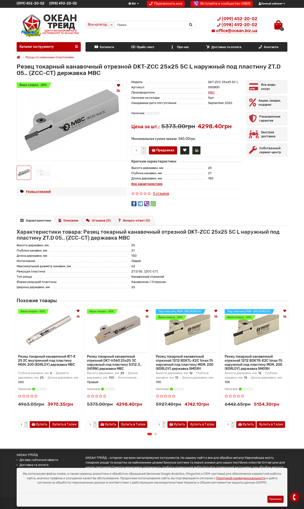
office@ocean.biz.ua (236, 30)
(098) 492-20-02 (63, 3)
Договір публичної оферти (38, 460)
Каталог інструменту (36, 47)
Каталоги (107, 47)
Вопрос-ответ (136, 220)
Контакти (271, 47)
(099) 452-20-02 (30, 3)
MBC (211, 92)
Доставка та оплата (226, 47)
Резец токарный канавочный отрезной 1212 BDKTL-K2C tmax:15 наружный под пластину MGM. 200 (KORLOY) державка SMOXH (184, 362)
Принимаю (275, 499)
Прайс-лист (145, 47)
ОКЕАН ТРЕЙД (27, 455)
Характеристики (38, 220)
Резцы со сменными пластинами (49, 57)
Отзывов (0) (101, 220)
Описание (70, 220)
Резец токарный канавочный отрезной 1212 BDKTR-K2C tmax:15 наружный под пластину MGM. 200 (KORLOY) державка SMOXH (253, 362)
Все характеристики (146, 184)
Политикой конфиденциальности (241, 478)
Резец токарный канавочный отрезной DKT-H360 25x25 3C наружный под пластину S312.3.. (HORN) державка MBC (114, 362)
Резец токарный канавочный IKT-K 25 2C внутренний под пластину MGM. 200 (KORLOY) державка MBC (47, 361)
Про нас (183, 47)
